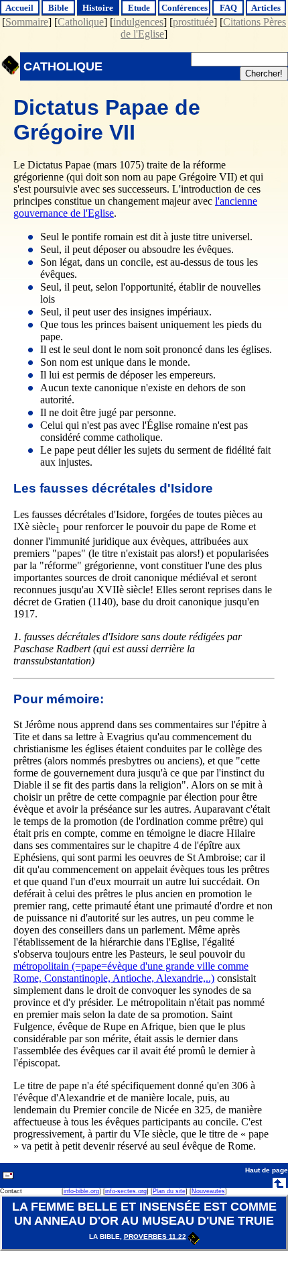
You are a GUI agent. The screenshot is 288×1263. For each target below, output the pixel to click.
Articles (266, 8)
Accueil (19, 8)
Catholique (81, 22)
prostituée (193, 22)
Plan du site (169, 1191)
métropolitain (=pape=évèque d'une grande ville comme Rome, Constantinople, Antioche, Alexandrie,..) (130, 972)
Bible (58, 8)
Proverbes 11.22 (155, 1236)
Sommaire (26, 22)
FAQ (228, 8)
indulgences (138, 22)
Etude (139, 8)
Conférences (184, 8)
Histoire (97, 8)
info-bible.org (81, 1191)
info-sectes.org (126, 1191)
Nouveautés (208, 1191)
